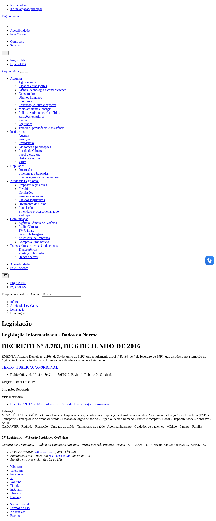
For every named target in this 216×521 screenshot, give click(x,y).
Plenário (24, 188)
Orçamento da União (32, 204)
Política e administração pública (40, 112)
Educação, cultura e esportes (37, 105)
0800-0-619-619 (44, 452)
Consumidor (27, 93)
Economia (25, 101)
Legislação (26, 207)
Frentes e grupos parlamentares (39, 177)
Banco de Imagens (31, 234)
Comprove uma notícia (34, 242)
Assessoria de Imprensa (34, 238)
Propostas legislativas (33, 185)
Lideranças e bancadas (34, 173)
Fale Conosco (19, 34)
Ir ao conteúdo (19, 5)
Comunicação (19, 219)
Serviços (24, 139)
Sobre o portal (19, 504)
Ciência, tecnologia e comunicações (42, 90)
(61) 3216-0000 (59, 455)
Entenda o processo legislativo (39, 211)
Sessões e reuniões (31, 196)
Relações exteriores (31, 116)
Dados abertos (28, 257)
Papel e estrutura (29, 154)
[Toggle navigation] (22, 72)
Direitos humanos (30, 97)
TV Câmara (26, 230)
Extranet (15, 515)
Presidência (26, 143)
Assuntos (16, 78)
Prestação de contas (32, 253)
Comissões (26, 192)
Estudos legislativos (32, 200)
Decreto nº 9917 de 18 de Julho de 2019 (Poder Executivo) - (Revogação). (59, 404)
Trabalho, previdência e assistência (42, 128)
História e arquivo (30, 158)
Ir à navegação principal (26, 9)
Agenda (24, 135)
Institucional (18, 131)
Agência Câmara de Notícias (38, 223)
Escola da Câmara (31, 150)
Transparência (28, 249)
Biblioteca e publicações (35, 147)
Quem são (25, 169)
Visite (22, 162)
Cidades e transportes (33, 86)
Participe (24, 215)
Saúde (23, 120)
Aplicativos (17, 512)
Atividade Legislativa (24, 181)
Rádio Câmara (28, 226)
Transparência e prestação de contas (34, 245)
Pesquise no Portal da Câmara (21, 294)
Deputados (17, 166)
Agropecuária (28, 82)
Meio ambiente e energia (35, 109)
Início (14, 302)
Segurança (25, 124)
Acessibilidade (20, 30)
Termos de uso (20, 508)
